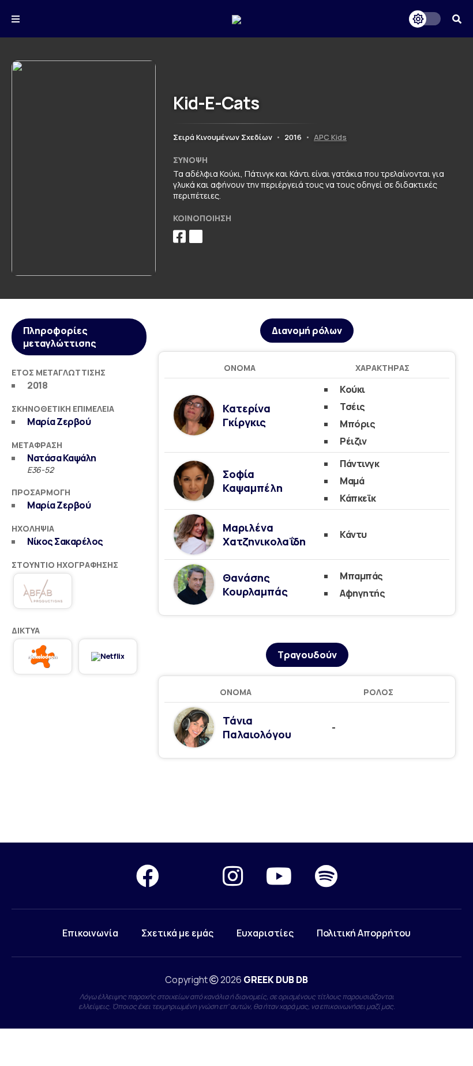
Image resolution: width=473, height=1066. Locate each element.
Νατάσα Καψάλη (61, 458)
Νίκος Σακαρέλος (65, 541)
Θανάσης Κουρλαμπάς (255, 584)
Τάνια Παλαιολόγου (257, 727)
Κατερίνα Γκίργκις (247, 415)
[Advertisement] (236, 801)
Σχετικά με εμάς (177, 933)
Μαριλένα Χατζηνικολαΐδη (264, 534)
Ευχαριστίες (265, 933)
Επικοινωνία (90, 933)
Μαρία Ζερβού (59, 421)
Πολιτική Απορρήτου (364, 933)
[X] (191, 876)
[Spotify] (326, 876)
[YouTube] (279, 876)
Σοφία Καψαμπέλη (253, 481)
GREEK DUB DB (275, 979)
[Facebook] (147, 876)
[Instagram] (233, 876)
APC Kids (330, 137)
